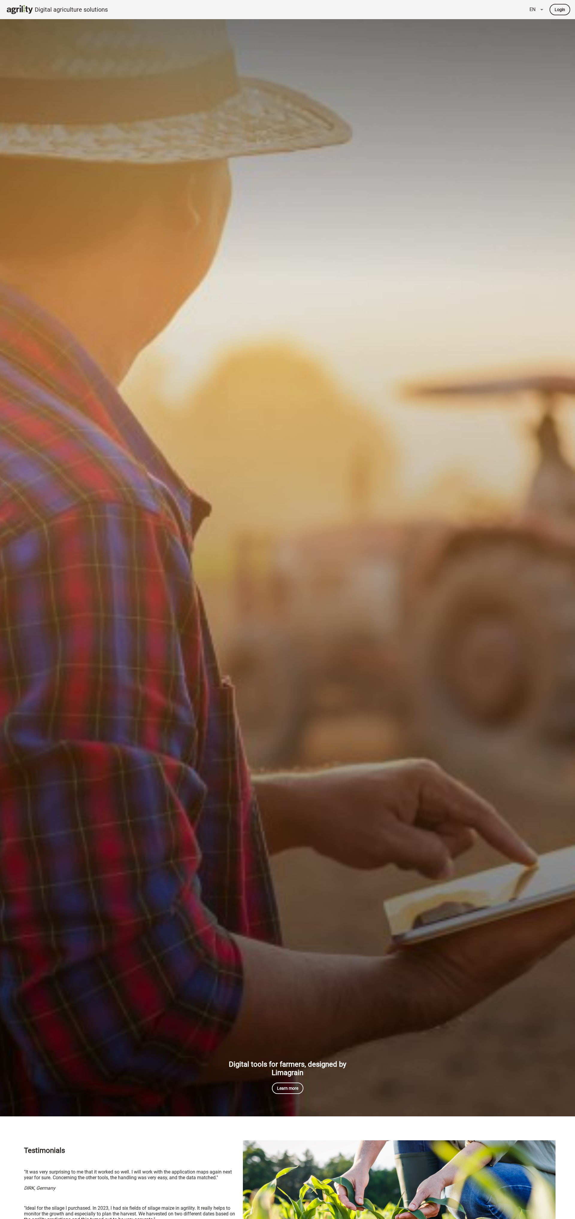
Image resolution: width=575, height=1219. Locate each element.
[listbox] (537, 9)
